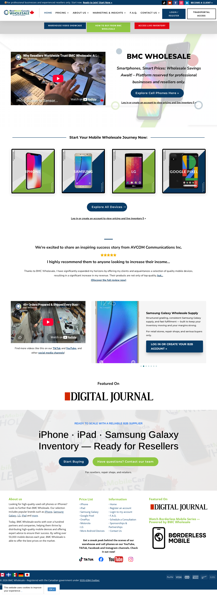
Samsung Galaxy (88, 511)
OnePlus (84, 519)
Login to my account (120, 511)
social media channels (51, 353)
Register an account (120, 508)
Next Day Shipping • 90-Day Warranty (121, 305)
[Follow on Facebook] (175, 3)
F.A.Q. (133, 12)
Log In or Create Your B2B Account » (172, 346)
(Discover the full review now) (108, 280)
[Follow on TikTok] (164, 3)
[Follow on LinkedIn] (187, 3)
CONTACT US (149, 12)
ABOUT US (79, 12)
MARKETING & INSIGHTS (108, 12)
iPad (24, 515)
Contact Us (116, 530)
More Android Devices (92, 530)
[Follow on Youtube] (170, 3)
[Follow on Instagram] (181, 3)
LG (18, 515)
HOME (48, 12)
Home (113, 504)
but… (160, 275)
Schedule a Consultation (122, 519)
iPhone (48, 511)
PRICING (60, 12)
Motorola (84, 523)
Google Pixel (86, 515)
